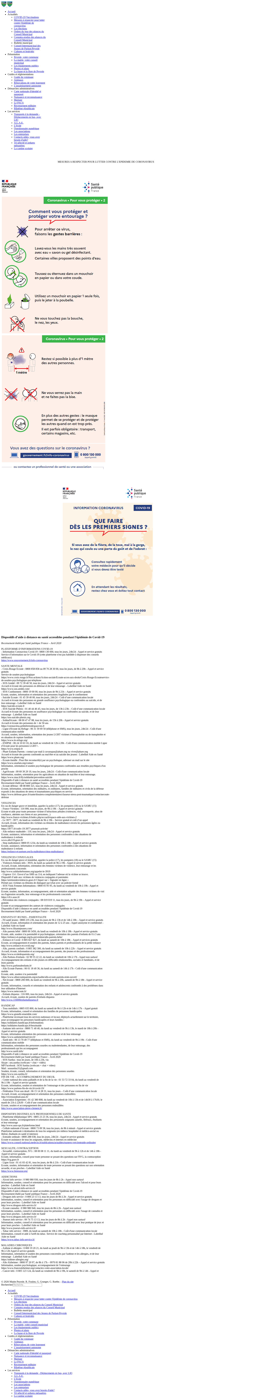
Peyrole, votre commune (26, 57)
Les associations (22, 131)
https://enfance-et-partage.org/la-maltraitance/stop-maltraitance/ (32, 851)
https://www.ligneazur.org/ (14, 1171)
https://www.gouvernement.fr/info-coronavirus (24, 660)
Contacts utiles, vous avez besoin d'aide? (27, 138)
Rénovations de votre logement (29, 82)
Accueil (11, 11)
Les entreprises (21, 134)
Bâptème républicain (24, 108)
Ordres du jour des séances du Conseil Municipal (29, 33)
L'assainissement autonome (27, 85)
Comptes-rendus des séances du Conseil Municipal (30, 38)
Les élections (20, 28)
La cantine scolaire (23, 148)
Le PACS (19, 102)
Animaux (18, 80)
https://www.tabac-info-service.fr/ (18, 1239)
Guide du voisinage (23, 77)
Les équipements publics (26, 65)
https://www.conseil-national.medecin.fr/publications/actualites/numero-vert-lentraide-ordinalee (48, 1142)
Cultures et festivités (24, 51)
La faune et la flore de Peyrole (29, 71)
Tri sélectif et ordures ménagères (24, 144)
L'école (17, 125)
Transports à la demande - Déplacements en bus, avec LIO (27, 117)
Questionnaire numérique (26, 128)
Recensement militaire (25, 105)
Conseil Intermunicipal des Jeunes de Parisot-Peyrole (27, 47)
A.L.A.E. (18, 122)
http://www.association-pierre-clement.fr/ (21, 1108)
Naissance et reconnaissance (28, 97)
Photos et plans (21, 68)
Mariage (18, 100)
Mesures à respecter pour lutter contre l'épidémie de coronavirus (29, 23)
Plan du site (68, 1281)
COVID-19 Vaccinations (26, 17)
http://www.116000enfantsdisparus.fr (19, 999)
